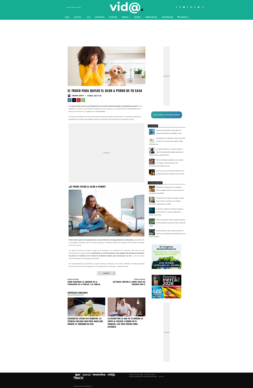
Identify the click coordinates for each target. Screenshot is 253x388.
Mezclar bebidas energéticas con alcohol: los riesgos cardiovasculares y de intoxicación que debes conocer (166, 163)
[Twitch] (191, 7)
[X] (195, 7)
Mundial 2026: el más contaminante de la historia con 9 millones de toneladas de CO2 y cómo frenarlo (167, 234)
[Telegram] (184, 7)
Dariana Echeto (78, 95)
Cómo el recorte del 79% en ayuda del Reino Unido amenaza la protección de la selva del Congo (167, 223)
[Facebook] (176, 7)
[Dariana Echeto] (70, 95)
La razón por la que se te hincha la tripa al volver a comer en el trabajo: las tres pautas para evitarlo (125, 322)
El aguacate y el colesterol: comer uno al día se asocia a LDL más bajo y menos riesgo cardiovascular (167, 141)
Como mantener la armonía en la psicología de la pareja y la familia (84, 283)
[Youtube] (198, 7)
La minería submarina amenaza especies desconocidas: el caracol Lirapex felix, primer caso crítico (166, 212)
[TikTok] (187, 7)
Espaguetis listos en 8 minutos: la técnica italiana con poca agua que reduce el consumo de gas (85, 321)
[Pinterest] (79, 100)
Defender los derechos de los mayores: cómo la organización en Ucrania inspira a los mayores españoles (166, 190)
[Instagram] (180, 7)
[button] (202, 7)
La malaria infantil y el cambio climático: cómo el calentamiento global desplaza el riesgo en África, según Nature (166, 152)
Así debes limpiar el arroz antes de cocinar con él (129, 283)
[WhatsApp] (83, 100)
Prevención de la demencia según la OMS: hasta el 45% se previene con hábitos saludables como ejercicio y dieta (166, 201)
